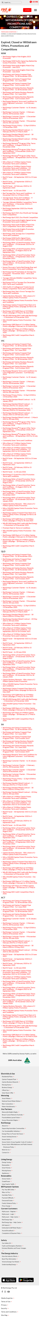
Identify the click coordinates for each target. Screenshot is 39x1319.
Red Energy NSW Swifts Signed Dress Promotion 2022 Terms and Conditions (17, 239)
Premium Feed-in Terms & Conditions (16, 528)
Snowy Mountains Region (10, 1120)
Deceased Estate (7, 1200)
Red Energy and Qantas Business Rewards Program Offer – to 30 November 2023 (18, 89)
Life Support (6, 1225)
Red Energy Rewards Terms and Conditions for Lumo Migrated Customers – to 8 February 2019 (20, 103)
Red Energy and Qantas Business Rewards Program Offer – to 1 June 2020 (18, 93)
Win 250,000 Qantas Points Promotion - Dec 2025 (19, 321)
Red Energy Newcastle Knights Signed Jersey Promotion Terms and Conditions (19, 221)
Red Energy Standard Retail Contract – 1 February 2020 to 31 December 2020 (17, 409)
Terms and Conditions (8, 32)
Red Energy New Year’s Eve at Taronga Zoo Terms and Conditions (19, 292)
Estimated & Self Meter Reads (11, 1228)
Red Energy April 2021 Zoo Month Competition (20, 217)
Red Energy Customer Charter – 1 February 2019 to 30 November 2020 (18, 113)
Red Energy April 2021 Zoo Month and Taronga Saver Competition (20, 214)
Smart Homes (6, 1168)
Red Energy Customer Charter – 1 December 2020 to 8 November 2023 (19, 117)
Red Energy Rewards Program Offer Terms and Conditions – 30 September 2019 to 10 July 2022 (20, 157)
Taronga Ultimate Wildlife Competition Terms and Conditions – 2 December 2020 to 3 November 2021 (20, 204)
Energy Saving (6, 1162)
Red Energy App (7, 1219)
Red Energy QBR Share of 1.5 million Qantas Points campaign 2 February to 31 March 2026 (20, 325)
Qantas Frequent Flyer (9, 1079)
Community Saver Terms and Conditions (17, 440)
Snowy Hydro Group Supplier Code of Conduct (17, 1142)
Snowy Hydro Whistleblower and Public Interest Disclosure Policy (17, 1146)
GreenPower (6, 1181)
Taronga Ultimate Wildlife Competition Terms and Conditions (20, 279)
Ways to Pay (6, 1192)
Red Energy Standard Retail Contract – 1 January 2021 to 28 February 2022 (17, 414)
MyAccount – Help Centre (10, 1217)
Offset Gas (5, 1090)
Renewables (6, 1165)
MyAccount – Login (8, 1214)
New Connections (7, 1104)
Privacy (4, 1305)
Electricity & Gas (8, 1074)
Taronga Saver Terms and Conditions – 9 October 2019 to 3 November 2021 (17, 198)
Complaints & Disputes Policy (11, 1233)
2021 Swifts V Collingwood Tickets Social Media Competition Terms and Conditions (18, 288)
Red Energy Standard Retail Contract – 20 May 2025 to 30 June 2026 (20, 140)
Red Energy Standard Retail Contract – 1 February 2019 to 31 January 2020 (17, 405)
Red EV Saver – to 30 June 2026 (14, 190)
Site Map (4, 1315)
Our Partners (6, 1109)
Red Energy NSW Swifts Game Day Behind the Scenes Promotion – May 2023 (20, 62)
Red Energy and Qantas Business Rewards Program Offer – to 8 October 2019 (18, 98)
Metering (5, 1095)
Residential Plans (7, 1076)
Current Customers (9, 1209)
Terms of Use (5, 1301)
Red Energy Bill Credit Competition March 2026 (18, 336)
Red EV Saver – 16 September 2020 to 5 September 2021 (17, 182)
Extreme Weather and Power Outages (14, 1248)
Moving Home (6, 1085)
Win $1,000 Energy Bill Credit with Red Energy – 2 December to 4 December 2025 (20, 316)
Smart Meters (6, 1098)
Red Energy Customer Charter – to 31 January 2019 (19, 108)
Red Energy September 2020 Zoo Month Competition (18, 209)
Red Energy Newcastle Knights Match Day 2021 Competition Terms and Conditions (18, 225)
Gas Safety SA (6, 1243)
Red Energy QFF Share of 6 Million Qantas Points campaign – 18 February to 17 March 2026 (19, 330)
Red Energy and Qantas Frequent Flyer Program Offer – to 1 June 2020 (17, 80)
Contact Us (5, 1152)
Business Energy (7, 1087)
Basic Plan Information (9, 1259)
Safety (4, 1240)
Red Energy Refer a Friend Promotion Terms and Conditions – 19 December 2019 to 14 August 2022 (19, 244)
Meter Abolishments (8, 1106)
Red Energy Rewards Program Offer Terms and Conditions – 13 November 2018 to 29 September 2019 (19, 151)
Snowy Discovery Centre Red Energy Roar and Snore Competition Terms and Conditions (20, 268)
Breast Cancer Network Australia (12, 1115)
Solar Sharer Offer (7, 1093)
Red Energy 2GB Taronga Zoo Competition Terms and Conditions (19, 234)
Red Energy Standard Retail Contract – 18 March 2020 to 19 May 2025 (18, 135)
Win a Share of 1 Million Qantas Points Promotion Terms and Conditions (17, 163)
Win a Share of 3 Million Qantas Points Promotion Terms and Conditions (17, 173)
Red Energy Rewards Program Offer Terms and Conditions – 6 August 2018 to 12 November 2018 (19, 145)
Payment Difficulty (8, 1198)
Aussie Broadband (8, 1230)
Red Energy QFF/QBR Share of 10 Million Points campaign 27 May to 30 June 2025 (18, 312)
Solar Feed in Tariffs (8, 1184)
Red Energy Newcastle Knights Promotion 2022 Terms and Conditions (18, 230)
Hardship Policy (7, 1195)
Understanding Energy (9, 1264)
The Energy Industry (9, 1253)
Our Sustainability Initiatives (11, 1131)
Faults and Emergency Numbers (12, 1246)
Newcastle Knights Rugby (10, 1112)
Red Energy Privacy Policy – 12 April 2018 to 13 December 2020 (19, 126)
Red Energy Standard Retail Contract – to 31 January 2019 (19, 400)
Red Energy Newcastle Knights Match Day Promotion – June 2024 (18, 71)
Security (4, 1308)
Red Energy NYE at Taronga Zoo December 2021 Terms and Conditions (19, 283)
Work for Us (6, 1150)
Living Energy (6, 1159)
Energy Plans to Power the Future (12, 1134)
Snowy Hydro (6, 1139)
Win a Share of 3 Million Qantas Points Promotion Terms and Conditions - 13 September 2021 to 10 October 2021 (17, 168)
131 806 (35, 2)
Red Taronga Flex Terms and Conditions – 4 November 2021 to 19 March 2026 (19, 194)
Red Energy (6, 1123)
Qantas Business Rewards (10, 1082)
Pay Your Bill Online (8, 1189)
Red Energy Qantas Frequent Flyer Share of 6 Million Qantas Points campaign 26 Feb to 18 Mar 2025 (19, 306)
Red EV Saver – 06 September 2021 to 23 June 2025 (20, 178)
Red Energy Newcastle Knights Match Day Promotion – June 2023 (18, 66)
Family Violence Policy (9, 1203)
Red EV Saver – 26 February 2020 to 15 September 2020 (17, 187)
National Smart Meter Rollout (11, 1101)
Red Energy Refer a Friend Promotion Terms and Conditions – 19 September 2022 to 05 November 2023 (19, 256)
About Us (5, 1126)
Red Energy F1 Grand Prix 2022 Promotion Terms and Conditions (18, 475)
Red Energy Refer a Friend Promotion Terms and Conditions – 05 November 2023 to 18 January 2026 (19, 262)
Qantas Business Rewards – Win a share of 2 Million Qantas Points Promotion (19, 297)
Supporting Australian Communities (13, 1128)
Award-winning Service (9, 1136)
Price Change (6, 1206)
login (27, 10)
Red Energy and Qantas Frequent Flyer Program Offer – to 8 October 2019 (17, 84)
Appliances (5, 1173)
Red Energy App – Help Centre (11, 1222)
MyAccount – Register (9, 1211)
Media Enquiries (7, 1298)
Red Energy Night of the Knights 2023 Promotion (17, 57)
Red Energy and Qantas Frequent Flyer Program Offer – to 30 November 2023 (17, 75)
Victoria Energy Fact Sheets (10, 1262)
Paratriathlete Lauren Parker (11, 1117)
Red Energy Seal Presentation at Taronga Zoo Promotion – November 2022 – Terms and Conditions (19, 273)
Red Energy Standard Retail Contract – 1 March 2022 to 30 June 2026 (20, 418)
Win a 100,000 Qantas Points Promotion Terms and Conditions (20, 301)
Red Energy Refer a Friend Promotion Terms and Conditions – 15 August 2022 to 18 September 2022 (19, 250)
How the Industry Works (9, 1256)
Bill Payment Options (10, 1187)
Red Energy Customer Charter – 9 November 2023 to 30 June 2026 (19, 122)
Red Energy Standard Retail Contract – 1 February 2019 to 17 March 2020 (17, 131)
